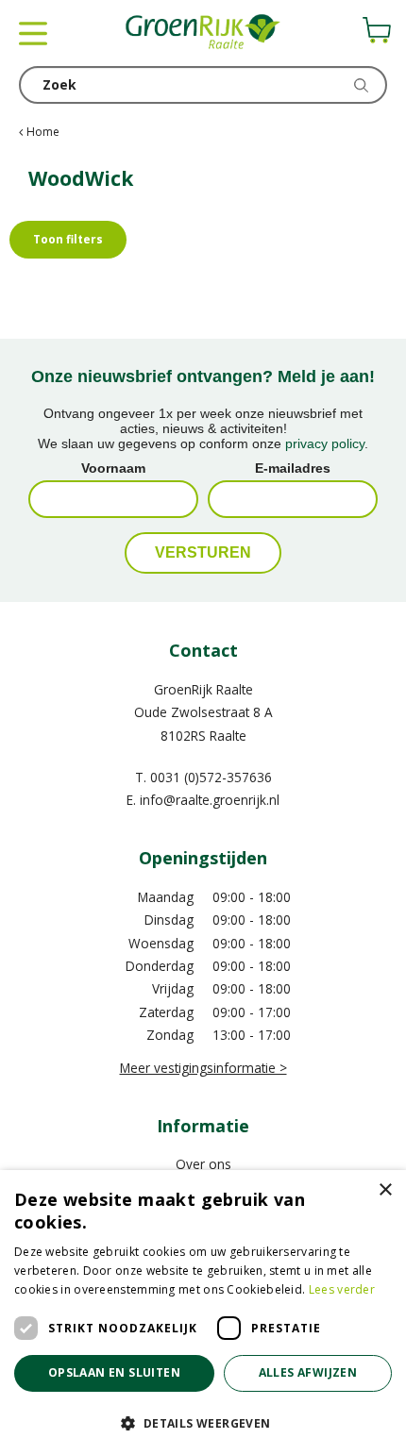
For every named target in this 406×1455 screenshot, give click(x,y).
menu (33, 33)
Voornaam (113, 468)
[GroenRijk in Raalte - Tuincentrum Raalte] (203, 33)
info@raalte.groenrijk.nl (209, 800)
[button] (203, 1422)
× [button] (385, 1190)
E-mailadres (292, 468)
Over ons (203, 1164)
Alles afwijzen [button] (308, 1372)
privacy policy (324, 443)
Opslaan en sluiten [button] (114, 1372)
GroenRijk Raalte (203, 689)
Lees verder (342, 1289)
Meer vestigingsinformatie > (203, 1068)
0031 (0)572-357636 (211, 777)
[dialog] (203, 1312)
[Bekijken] (377, 30)
